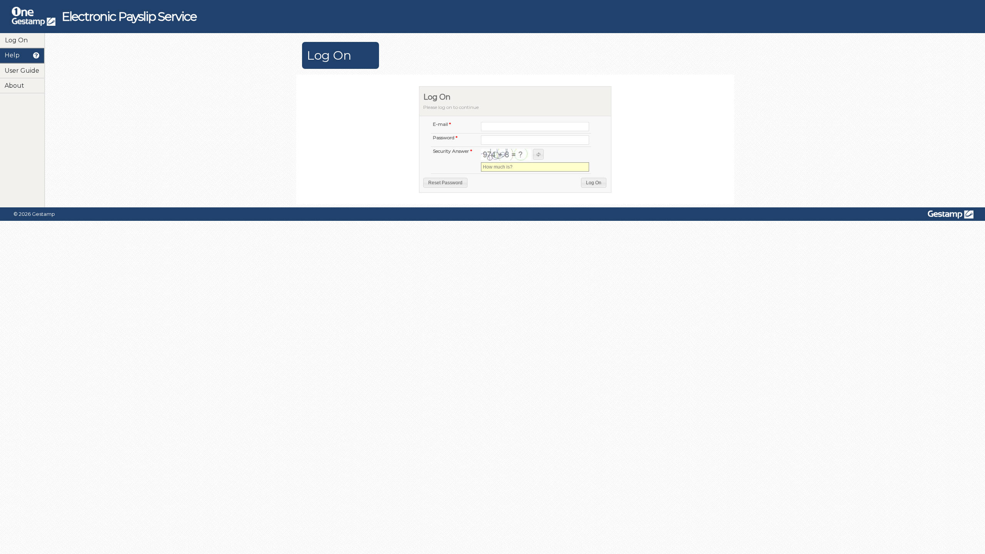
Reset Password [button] (445, 182)
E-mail (440, 124)
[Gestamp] (33, 23)
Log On (16, 40)
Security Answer (451, 151)
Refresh (538, 154)
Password (443, 137)
